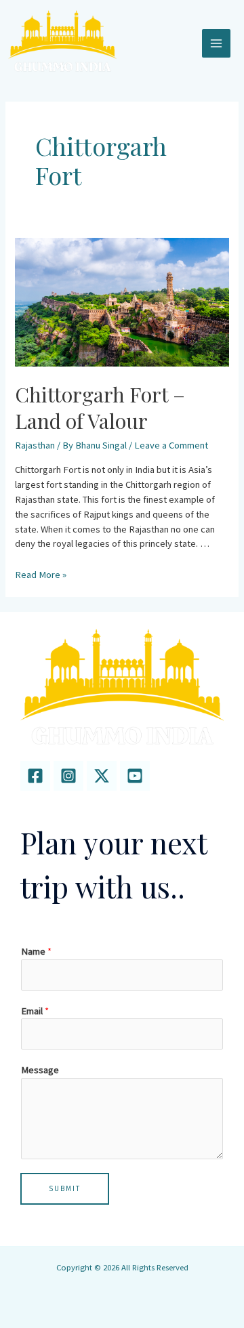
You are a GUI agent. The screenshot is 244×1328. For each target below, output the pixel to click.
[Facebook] (35, 776)
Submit (65, 1188)
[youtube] (135, 776)
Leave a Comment (171, 445)
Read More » (40, 574)
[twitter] (102, 776)
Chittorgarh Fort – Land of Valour (100, 407)
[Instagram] (68, 776)
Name (36, 951)
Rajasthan (35, 445)
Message (40, 1070)
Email (35, 1011)
